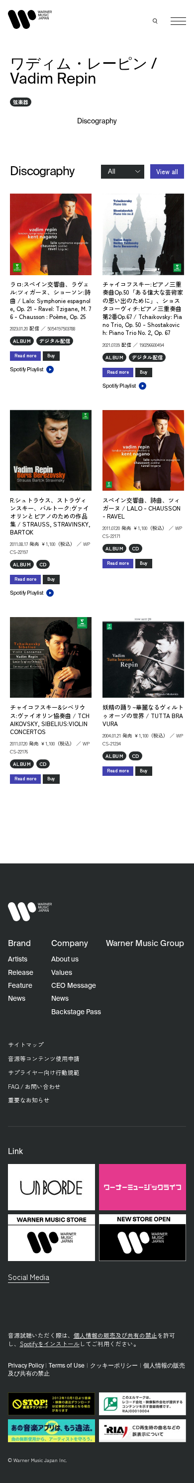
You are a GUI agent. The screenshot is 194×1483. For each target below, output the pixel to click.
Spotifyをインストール (50, 1343)
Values (61, 972)
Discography (97, 121)
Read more (25, 355)
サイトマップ (26, 1044)
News (16, 998)
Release (20, 972)
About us (65, 959)
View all (167, 171)
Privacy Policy (26, 1366)
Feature (20, 985)
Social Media (28, 1276)
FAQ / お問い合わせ (34, 1086)
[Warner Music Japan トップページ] (30, 19)
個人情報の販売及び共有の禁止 (115, 1335)
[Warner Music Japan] (30, 912)
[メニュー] (178, 21)
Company (69, 944)
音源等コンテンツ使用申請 (44, 1058)
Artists (17, 959)
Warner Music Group (145, 944)
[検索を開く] (155, 21)
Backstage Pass (76, 1012)
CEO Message (73, 985)
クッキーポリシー (114, 1366)
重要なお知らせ (29, 1099)
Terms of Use (67, 1366)
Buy (51, 355)
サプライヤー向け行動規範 (44, 1072)
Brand (19, 944)
